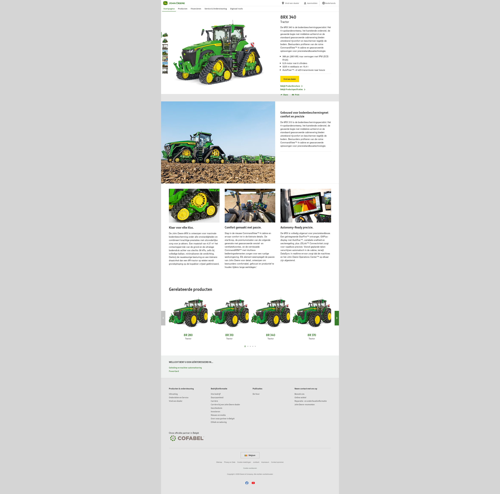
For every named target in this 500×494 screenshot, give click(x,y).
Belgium (251, 455)
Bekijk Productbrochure (290, 86)
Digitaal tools (236, 8)
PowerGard (174, 371)
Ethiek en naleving (219, 422)
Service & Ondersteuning (216, 8)
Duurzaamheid (217, 397)
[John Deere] (175, 3)
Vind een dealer (289, 79)
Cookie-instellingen (244, 462)
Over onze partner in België (223, 418)
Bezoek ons (299, 393)
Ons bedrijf (216, 393)
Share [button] (285, 95)
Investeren (215, 411)
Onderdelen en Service (178, 397)
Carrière (214, 400)
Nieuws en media (218, 415)
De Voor (256, 393)
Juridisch (256, 462)
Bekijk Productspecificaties (291, 89)
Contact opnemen (277, 462)
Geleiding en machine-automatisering (185, 367)
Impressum (265, 462)
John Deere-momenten (305, 404)
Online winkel (300, 397)
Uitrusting (173, 393)
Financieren (196, 8)
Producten (182, 8)
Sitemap (219, 462)
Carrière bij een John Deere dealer (225, 404)
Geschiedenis (216, 408)
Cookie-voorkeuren (250, 468)
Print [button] (297, 95)
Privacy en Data (229, 462)
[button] (246, 483)
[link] (329, 3)
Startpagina (169, 8)
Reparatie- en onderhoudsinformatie (311, 400)
